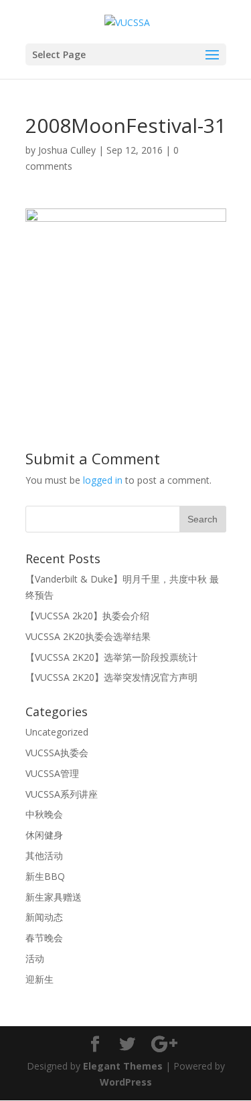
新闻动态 (44, 917)
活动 (34, 958)
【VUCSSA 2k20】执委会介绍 (87, 615)
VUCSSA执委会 (56, 752)
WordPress (126, 1082)
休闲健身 (44, 834)
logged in (102, 480)
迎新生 (39, 979)
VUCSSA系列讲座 (61, 794)
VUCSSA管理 (52, 773)
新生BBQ (45, 876)
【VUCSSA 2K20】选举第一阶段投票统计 (111, 657)
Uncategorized (56, 732)
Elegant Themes (123, 1066)
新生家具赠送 (53, 897)
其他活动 (44, 855)
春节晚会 (44, 937)
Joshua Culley (67, 150)
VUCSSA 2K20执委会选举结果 (88, 636)
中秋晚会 (44, 814)
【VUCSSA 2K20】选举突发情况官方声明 (111, 677)
